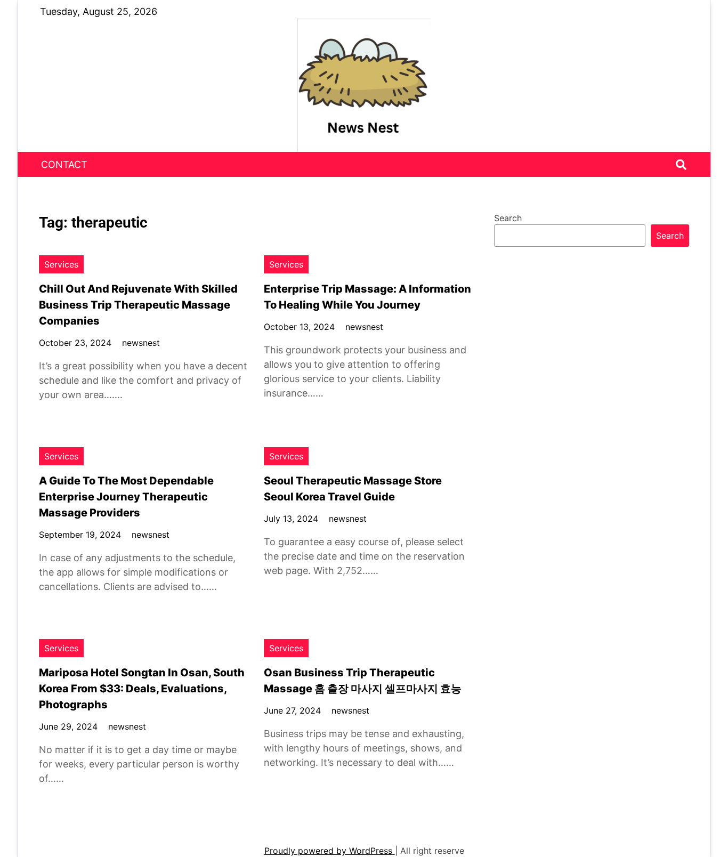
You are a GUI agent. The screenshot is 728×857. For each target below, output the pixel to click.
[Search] (681, 164)
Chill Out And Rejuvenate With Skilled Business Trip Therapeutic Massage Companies (138, 304)
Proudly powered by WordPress (329, 850)
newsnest (141, 342)
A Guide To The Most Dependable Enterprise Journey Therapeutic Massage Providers (126, 496)
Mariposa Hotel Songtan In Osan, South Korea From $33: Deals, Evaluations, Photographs (142, 688)
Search (508, 218)
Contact (64, 164)
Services (61, 264)
